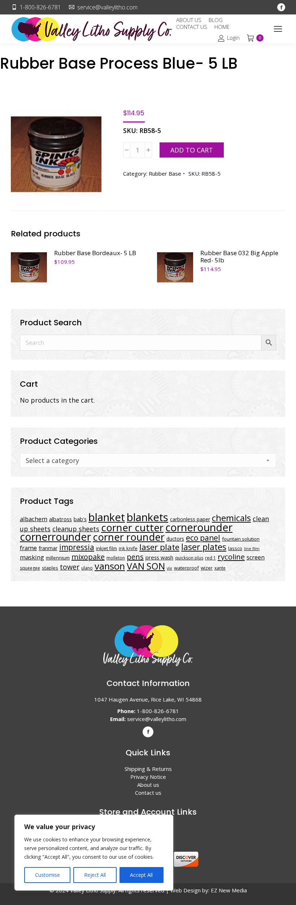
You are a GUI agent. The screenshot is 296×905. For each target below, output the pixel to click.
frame (28, 548)
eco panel (203, 537)
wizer (207, 568)
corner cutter (132, 527)
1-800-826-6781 (40, 7)
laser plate (159, 547)
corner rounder (129, 537)
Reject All (95, 874)
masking (32, 557)
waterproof (186, 568)
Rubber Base (165, 173)
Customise (47, 874)
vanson (110, 566)
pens (135, 557)
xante (220, 568)
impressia (76, 547)
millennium (58, 557)
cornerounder (198, 527)
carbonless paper (190, 519)
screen (256, 557)
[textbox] (52, 460)
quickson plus (189, 558)
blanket (106, 517)
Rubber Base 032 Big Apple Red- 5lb (239, 256)
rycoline (231, 557)
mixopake (88, 557)
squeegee (30, 568)
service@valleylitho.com (107, 7)
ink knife (128, 548)
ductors (175, 538)
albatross (60, 519)
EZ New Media (229, 890)
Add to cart (191, 150)
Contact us (148, 792)
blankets (147, 517)
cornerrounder (55, 537)
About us (148, 784)
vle (169, 568)
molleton (115, 558)
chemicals (231, 518)
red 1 (210, 558)
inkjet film (106, 548)
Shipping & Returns (148, 768)
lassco (235, 548)
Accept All (141, 874)
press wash (159, 557)
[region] (93, 853)
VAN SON (146, 566)
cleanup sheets (75, 528)
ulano (87, 568)
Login (233, 38)
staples (50, 568)
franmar (48, 548)
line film (252, 548)
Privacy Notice (148, 776)
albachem (33, 519)
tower (69, 567)
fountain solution (241, 539)
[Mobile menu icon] (278, 29)
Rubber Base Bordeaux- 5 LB (95, 253)
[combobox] (148, 460)
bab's (80, 519)
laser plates (203, 547)
